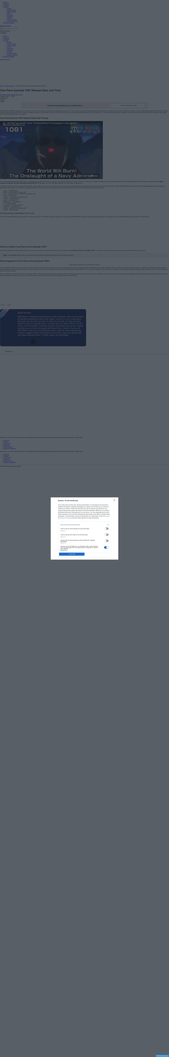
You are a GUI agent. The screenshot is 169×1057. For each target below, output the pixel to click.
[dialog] (84, 528)
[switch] (106, 528)
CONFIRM (72, 554)
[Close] (115, 500)
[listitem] (84, 525)
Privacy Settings (163, 1056)
